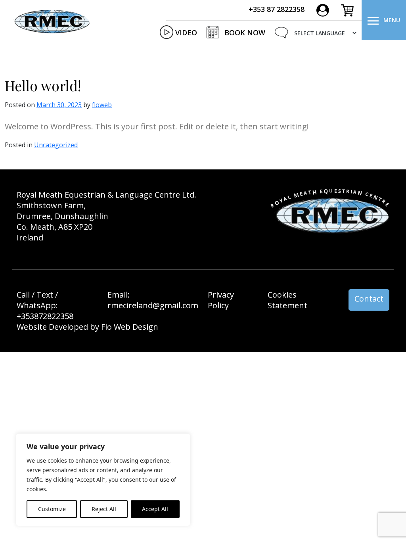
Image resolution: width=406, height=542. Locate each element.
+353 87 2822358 (276, 9)
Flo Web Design (129, 326)
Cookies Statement (287, 300)
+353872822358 (45, 316)
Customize (52, 509)
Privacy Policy (221, 300)
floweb (102, 104)
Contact (368, 298)
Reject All (104, 509)
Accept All (155, 509)
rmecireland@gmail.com (152, 305)
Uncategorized (56, 144)
